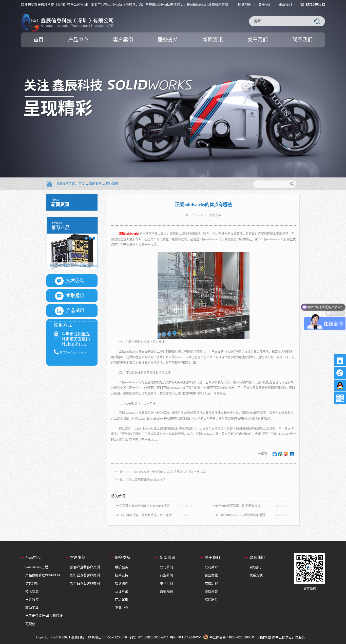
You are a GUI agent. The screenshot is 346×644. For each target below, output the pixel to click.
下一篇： (139, 479)
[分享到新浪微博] (286, 454)
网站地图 (263, 637)
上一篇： (159, 472)
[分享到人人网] (292, 454)
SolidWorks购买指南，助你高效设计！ (238, 506)
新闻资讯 (95, 184)
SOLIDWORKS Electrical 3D (68, 265)
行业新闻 (112, 184)
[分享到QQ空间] (280, 454)
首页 (38, 40)
